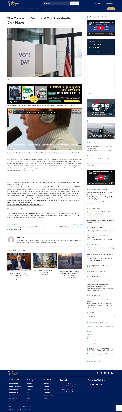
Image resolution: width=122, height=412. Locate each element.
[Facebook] (97, 373)
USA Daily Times (95, 276)
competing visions (59, 213)
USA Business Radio (30, 217)
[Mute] (109, 34)
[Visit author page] (11, 239)
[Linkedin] (108, 373)
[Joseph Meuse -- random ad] (16, 209)
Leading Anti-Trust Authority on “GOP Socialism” (100, 303)
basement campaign (23, 213)
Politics (35, 80)
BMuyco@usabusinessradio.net (95, 163)
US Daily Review (95, 208)
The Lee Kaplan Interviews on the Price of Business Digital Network (19, 275)
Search (74, 3)
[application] (101, 28)
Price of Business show (19, 217)
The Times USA (94, 244)
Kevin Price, (16, 105)
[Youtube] (105, 373)
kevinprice (12, 80)
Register (89, 334)
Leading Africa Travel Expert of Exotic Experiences (100, 239)
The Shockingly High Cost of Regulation (44, 271)
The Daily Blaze (95, 295)
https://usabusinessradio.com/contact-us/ (101, 150)
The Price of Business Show (98, 189)
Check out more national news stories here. (24, 205)
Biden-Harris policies (34, 213)
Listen (111, 9)
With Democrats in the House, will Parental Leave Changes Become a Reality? (70, 273)
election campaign (16, 215)
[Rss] (112, 373)
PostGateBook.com (21, 187)
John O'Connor (45, 215)
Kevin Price (60, 215)
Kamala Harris (53, 215)
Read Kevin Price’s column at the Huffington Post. (100, 326)
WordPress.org (91, 343)
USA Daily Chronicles (96, 227)
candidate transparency (47, 213)
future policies (26, 215)
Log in (88, 337)
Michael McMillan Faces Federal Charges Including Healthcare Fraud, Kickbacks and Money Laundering (100, 250)
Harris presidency (35, 215)
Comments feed (91, 341)
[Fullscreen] (112, 34)
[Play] (89, 34)
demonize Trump (69, 213)
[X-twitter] (101, 373)
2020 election (13, 213)
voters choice (39, 217)
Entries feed (90, 339)
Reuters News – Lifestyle (97, 271)
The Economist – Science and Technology (98, 266)
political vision (68, 215)
